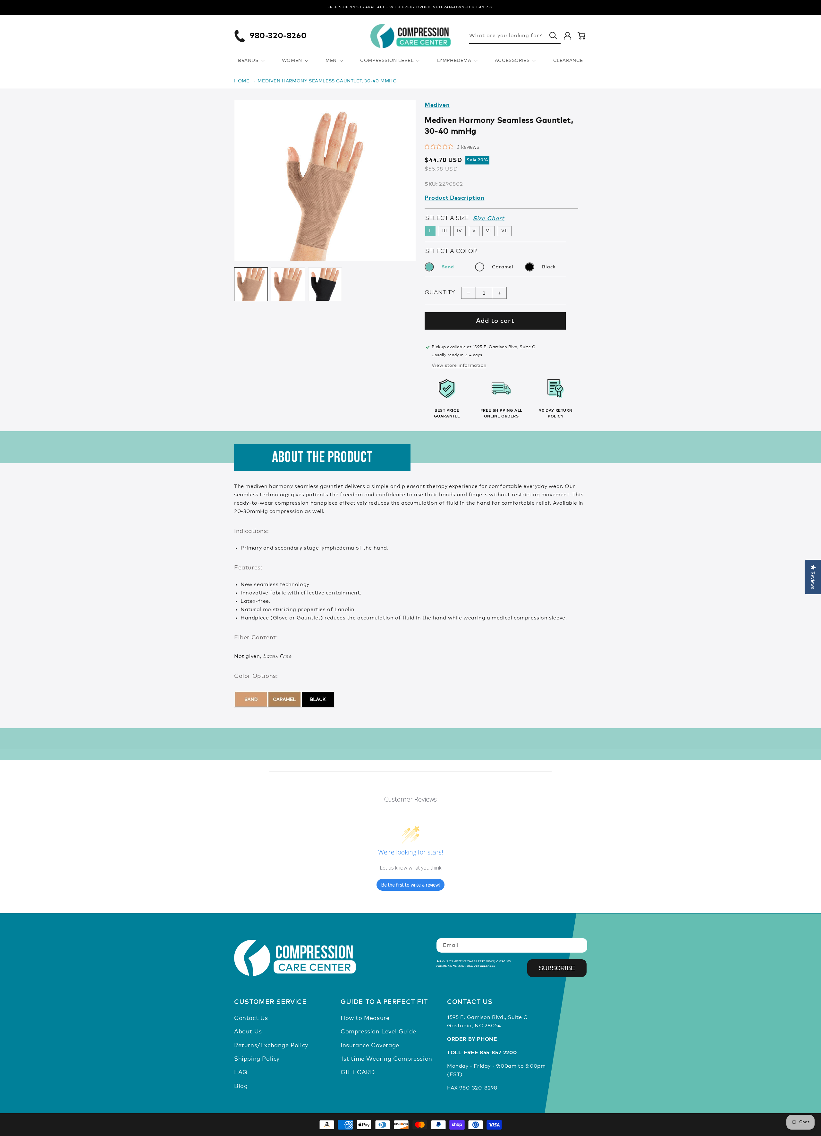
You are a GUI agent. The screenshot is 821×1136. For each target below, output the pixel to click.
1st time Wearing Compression (386, 1059)
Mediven (437, 105)
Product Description (454, 198)
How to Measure (365, 1018)
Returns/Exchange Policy (271, 1045)
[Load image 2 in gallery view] (288, 284)
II (430, 231)
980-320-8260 (278, 36)
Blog (241, 1086)
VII (504, 231)
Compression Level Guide (378, 1032)
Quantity (440, 293)
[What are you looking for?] (553, 36)
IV (459, 231)
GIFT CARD (358, 1073)
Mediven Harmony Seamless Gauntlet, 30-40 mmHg (327, 81)
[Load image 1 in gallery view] (251, 284)
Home (241, 81)
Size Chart (488, 219)
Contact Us (251, 1018)
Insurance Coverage (370, 1045)
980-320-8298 (478, 1087)
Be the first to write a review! (410, 885)
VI (488, 231)
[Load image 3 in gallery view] (325, 284)
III (444, 231)
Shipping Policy (257, 1059)
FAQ (241, 1073)
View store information (459, 365)
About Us (248, 1032)
